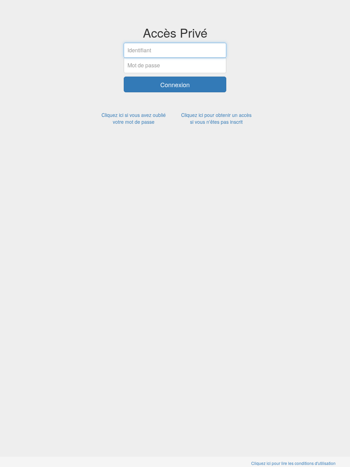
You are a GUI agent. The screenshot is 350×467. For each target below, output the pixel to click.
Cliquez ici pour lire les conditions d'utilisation (293, 463)
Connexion (175, 84)
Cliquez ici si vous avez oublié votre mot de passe (134, 118)
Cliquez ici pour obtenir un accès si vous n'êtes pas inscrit (216, 118)
